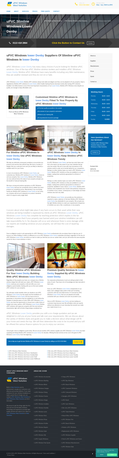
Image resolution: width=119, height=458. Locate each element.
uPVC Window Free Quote (42, 443)
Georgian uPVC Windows (69, 396)
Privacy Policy (10, 455)
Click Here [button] (107, 451)
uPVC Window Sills (40, 435)
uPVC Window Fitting (41, 392)
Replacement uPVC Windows (70, 431)
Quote (92, 76)
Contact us (93, 81)
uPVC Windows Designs (42, 388)
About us (93, 55)
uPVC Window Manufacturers (70, 443)
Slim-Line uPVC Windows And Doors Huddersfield (23, 355)
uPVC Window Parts (41, 415)
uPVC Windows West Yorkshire (18, 351)
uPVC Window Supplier (69, 435)
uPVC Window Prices (41, 419)
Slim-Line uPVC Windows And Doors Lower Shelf (23, 357)
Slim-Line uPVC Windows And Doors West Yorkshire (63, 351)
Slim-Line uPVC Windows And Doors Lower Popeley (63, 355)
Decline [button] (101, 454)
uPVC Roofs (65, 400)
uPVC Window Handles (41, 408)
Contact (56, 11)
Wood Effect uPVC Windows (70, 415)
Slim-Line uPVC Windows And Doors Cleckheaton (23, 353)
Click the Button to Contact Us (67, 43)
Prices (35, 11)
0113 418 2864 (84, 5)
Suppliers (93, 61)
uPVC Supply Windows (41, 439)
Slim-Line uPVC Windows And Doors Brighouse (61, 353)
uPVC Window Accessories (42, 376)
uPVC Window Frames (41, 396)
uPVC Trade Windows (68, 411)
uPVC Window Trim (67, 419)
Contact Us (77, 342)
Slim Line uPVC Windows (69, 408)
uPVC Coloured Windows (69, 392)
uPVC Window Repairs (41, 427)
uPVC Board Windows (68, 384)
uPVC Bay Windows (68, 380)
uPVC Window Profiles (41, 423)
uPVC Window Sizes (68, 446)
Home (9, 11)
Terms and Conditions (49, 453)
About (16, 11)
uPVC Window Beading (41, 380)
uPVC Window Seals (41, 431)
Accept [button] (112, 454)
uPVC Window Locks (41, 411)
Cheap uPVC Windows (68, 376)
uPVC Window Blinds (41, 384)
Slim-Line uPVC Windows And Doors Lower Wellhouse (24, 359)
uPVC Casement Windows (69, 388)
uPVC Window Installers (42, 404)
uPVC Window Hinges (41, 400)
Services (25, 11)
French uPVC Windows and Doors (72, 439)
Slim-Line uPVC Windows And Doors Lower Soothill (63, 357)
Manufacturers (94, 66)
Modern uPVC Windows (69, 427)
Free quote (45, 11)
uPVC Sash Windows (68, 404)
